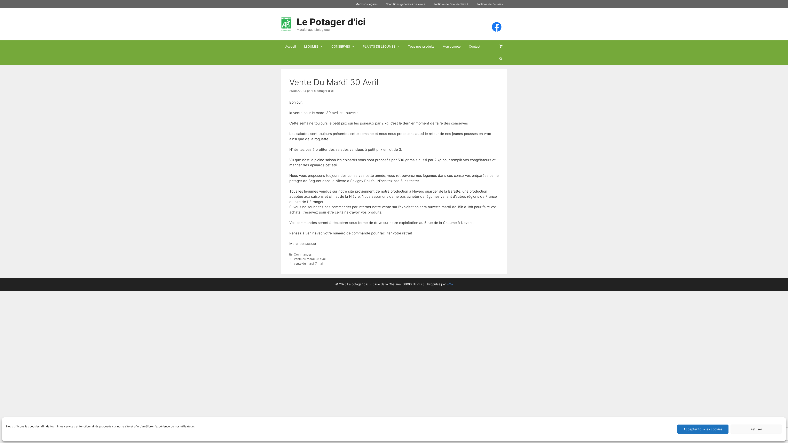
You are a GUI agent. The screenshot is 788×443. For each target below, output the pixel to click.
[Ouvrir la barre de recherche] (501, 59)
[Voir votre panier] (501, 46)
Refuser (756, 429)
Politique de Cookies (489, 4)
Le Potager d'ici (331, 21)
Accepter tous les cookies (703, 429)
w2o (450, 284)
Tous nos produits (421, 46)
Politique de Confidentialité (451, 4)
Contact (474, 46)
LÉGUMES (311, 46)
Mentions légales (367, 4)
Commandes (303, 254)
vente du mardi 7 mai (308, 263)
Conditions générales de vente (405, 4)
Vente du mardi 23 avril (309, 259)
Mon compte (452, 46)
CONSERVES (340, 46)
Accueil (290, 46)
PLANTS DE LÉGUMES (379, 46)
